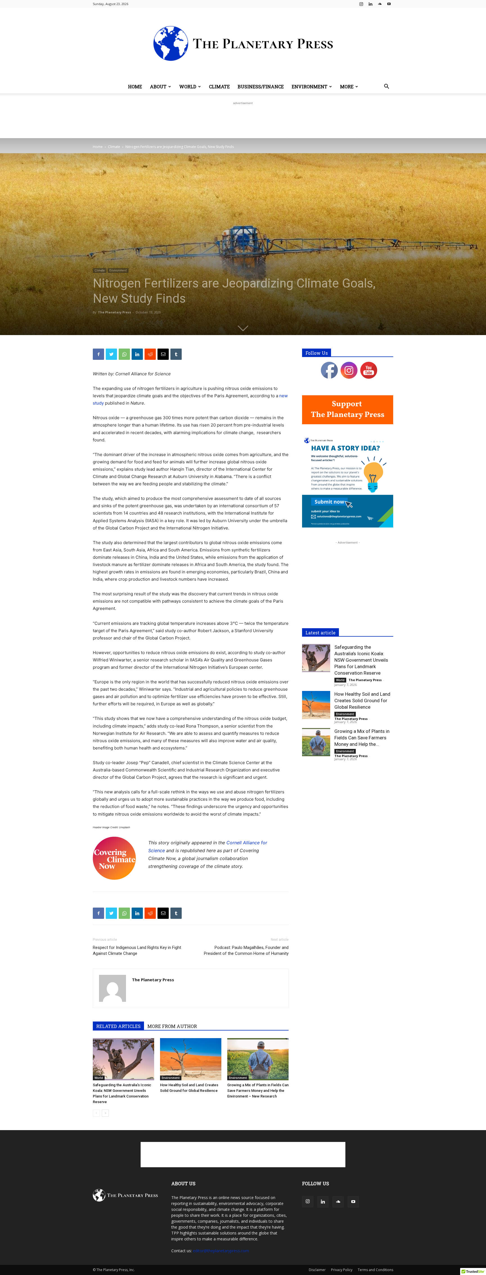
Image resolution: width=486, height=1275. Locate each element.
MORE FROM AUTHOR (172, 1026)
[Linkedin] (370, 4)
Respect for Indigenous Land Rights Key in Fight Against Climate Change (137, 950)
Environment (309, 86)
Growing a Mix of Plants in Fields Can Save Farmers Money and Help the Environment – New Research (258, 1090)
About (158, 86)
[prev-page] (96, 1113)
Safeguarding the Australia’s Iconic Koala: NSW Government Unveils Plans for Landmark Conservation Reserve (361, 660)
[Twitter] (111, 354)
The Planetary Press (114, 312)
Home (135, 86)
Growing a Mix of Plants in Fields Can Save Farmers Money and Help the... (362, 737)
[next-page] (105, 1113)
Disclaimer (317, 1269)
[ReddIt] (150, 354)
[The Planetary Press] (243, 44)
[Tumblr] (176, 354)
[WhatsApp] (124, 354)
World (187, 86)
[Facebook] (98, 354)
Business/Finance (261, 86)
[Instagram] (361, 4)
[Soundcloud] (379, 4)
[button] (386, 87)
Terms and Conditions (375, 1269)
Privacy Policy (341, 1269)
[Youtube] (389, 4)
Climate (219, 86)
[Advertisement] (243, 118)
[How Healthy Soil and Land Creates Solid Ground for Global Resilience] (190, 1059)
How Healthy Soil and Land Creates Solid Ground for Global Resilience (362, 700)
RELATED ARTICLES (118, 1026)
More (347, 86)
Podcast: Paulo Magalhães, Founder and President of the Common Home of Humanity (246, 950)
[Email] (163, 354)
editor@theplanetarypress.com (221, 1250)
